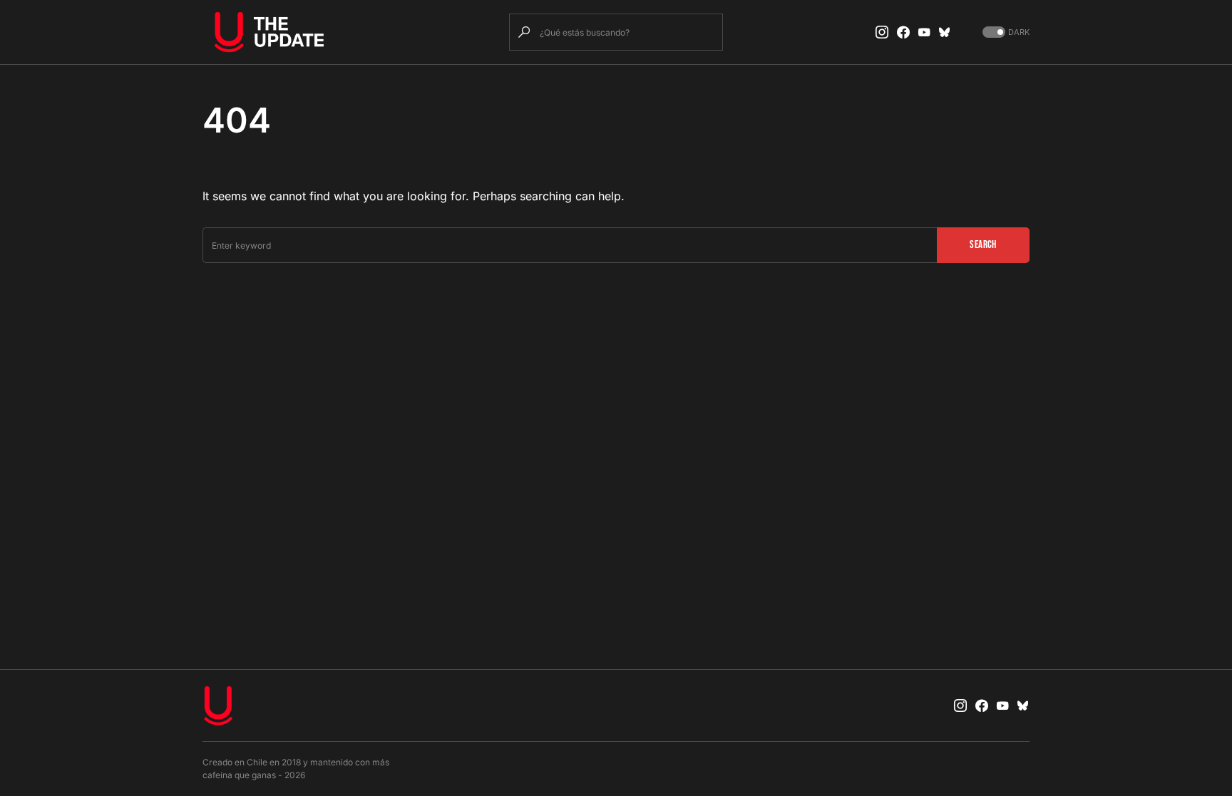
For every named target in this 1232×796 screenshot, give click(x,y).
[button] (1005, 32)
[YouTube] (924, 32)
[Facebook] (903, 32)
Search (983, 245)
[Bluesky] (944, 32)
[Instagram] (882, 32)
